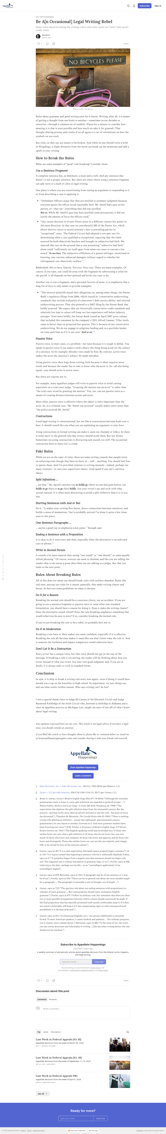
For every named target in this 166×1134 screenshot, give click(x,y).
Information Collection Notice (82, 970)
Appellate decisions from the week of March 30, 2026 (60, 1043)
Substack (139, 1130)
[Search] (128, 5)
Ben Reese (46, 35)
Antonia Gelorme (49, 1046)
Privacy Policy (102, 970)
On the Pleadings (45, 17)
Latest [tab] (45, 1032)
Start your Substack (77, 1130)
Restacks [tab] (53, 999)
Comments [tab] (42, 999)
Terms (29, 1130)
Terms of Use (96, 968)
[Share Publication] (134, 5)
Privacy (23, 1130)
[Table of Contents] (3, 567)
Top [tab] (38, 1032)
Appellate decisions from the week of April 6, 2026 (58, 1079)
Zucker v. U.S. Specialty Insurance (55, 792)
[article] (83, 1045)
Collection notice (39, 1130)
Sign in (158, 5)
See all (41, 1093)
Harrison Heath (48, 1082)
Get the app (93, 1130)
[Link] (32, 158)
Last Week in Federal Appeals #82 (57, 1075)
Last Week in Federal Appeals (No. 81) (58, 1039)
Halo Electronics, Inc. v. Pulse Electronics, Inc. (61, 786)
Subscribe (144, 5)
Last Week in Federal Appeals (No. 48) (59, 1057)
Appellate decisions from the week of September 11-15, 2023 (63, 1061)
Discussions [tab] (56, 1032)
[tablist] (47, 999)
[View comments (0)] (47, 43)
